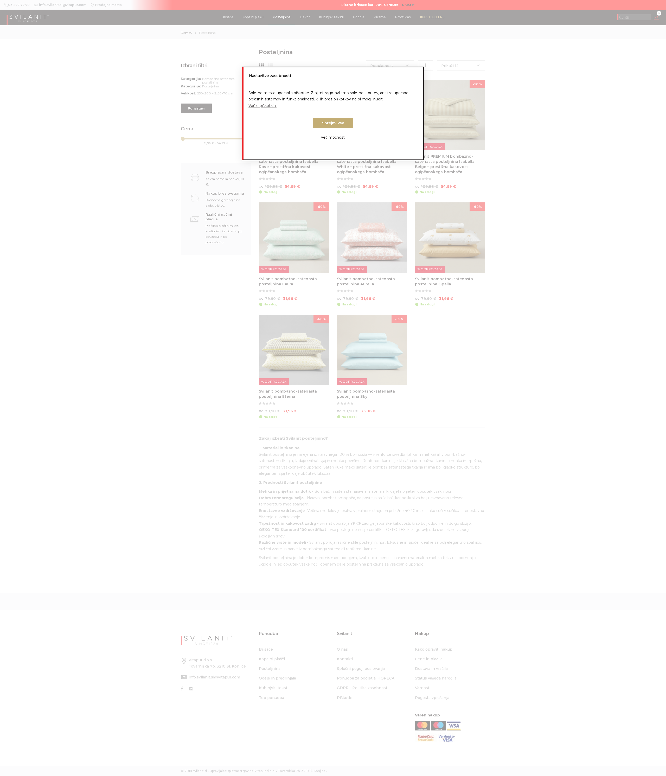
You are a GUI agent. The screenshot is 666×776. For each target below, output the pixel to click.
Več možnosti (333, 137)
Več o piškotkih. (262, 105)
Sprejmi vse (333, 123)
